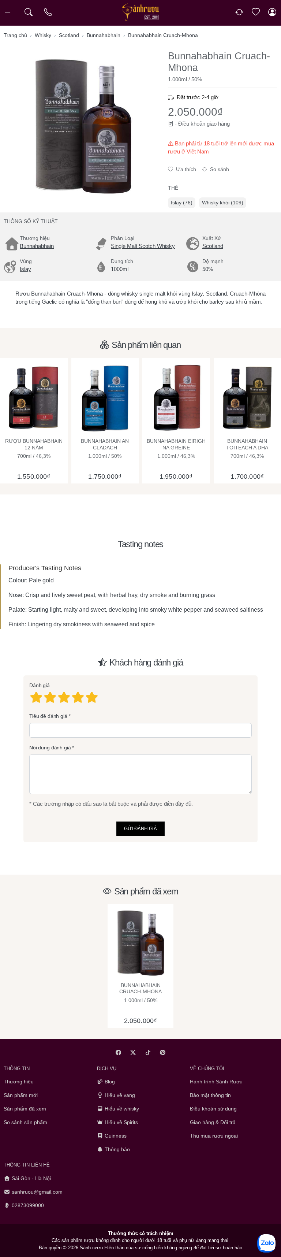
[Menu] (8, 12)
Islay (25, 269)
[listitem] (82, 125)
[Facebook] (118, 1052)
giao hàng (218, 123)
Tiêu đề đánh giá (48, 716)
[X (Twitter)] (133, 1052)
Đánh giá (39, 685)
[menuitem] (181, 202)
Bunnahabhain (37, 246)
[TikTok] (148, 1052)
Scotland (212, 246)
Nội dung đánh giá (50, 747)
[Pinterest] (163, 1052)
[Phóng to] (82, 125)
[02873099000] (48, 12)
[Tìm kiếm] (28, 12)
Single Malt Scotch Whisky (143, 246)
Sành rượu (91, 1247)
